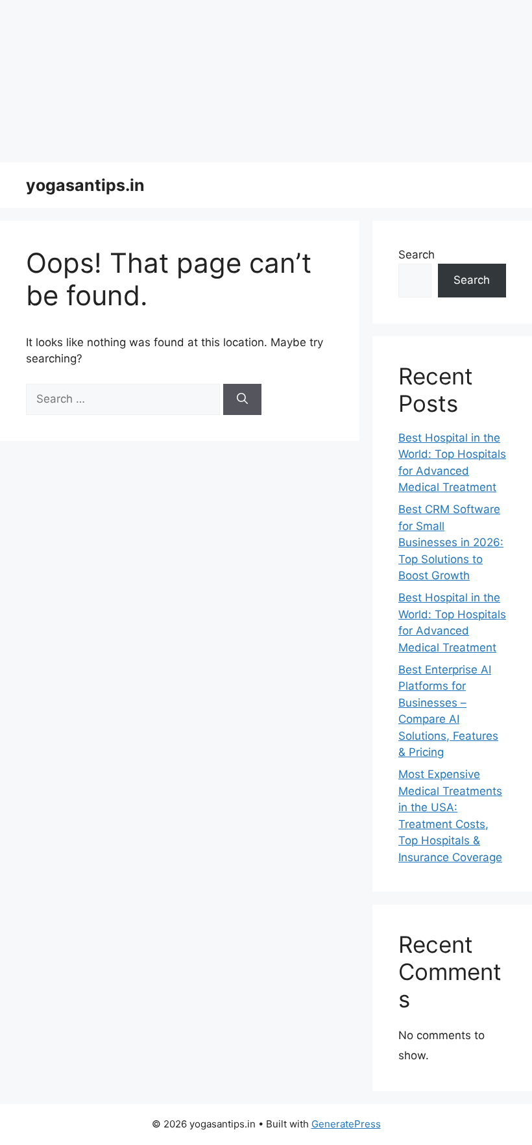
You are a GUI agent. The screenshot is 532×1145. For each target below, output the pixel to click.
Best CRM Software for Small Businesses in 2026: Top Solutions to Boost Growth (450, 542)
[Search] (242, 399)
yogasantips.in (85, 185)
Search (416, 254)
